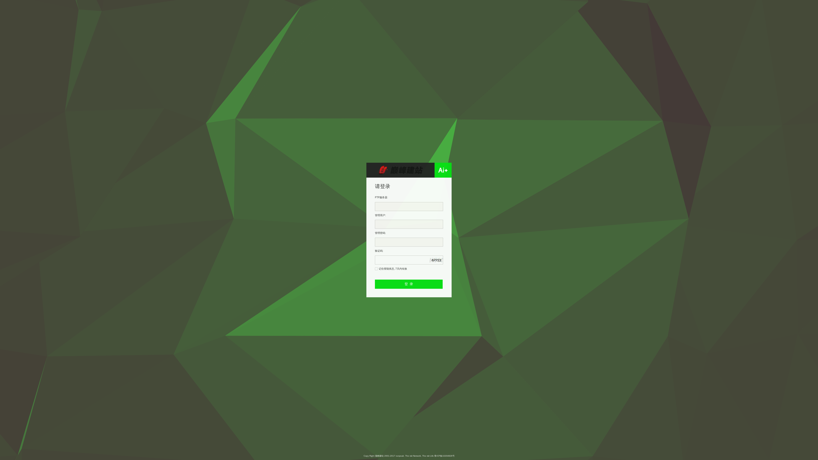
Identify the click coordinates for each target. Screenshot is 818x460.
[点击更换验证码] (441, 258)
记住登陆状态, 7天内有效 (393, 268)
